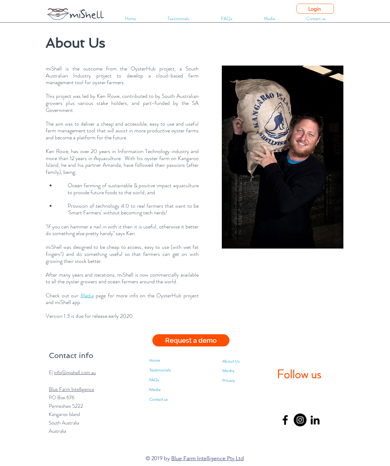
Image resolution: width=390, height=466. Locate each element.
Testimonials (160, 370)
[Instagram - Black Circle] (300, 420)
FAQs (154, 380)
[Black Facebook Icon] (285, 420)
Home (154, 360)
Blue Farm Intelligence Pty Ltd (207, 458)
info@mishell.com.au (75, 372)
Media (87, 295)
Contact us (158, 399)
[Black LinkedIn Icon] (315, 420)
